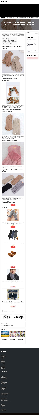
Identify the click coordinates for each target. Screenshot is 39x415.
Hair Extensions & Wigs (4, 382)
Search (28, 32)
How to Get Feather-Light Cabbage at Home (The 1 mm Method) (31, 44)
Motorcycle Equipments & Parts (5, 393)
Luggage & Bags (3, 389)
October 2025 (3, 355)
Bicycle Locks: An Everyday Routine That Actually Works (32, 47)
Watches (2, 407)
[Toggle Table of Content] (16, 38)
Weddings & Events (3, 409)
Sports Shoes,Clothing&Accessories (6, 401)
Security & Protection (4, 398)
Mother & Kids (3, 392)
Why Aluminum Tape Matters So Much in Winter (7, 17)
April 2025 (2, 358)
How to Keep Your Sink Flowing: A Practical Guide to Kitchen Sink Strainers (32, 50)
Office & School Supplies (4, 395)
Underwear (2, 406)
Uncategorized (3, 405)
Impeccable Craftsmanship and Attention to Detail (10, 41)
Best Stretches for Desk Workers (20, 17)
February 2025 (3, 361)
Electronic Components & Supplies (6, 379)
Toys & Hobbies (3, 404)
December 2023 (3, 366)
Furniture (2, 381)
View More (13, 204)
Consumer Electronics (4, 378)
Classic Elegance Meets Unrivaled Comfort (8, 39)
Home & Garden (3, 383)
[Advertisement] (19, 9)
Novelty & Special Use (4, 394)
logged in (6, 325)
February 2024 (3, 363)
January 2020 (3, 368)
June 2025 (2, 357)
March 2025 (2, 360)
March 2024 (2, 362)
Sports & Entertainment (4, 400)
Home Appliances (3, 384)
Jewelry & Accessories (4, 387)
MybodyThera (4, 1)
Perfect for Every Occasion (6, 42)
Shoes (1, 399)
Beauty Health (3, 376)
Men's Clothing (3, 390)
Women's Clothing (3, 410)
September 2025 (3, 356)
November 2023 (3, 367)
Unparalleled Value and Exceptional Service (8, 43)
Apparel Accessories (4, 339)
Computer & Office (3, 377)
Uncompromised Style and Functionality (8, 40)
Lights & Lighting (3, 388)
